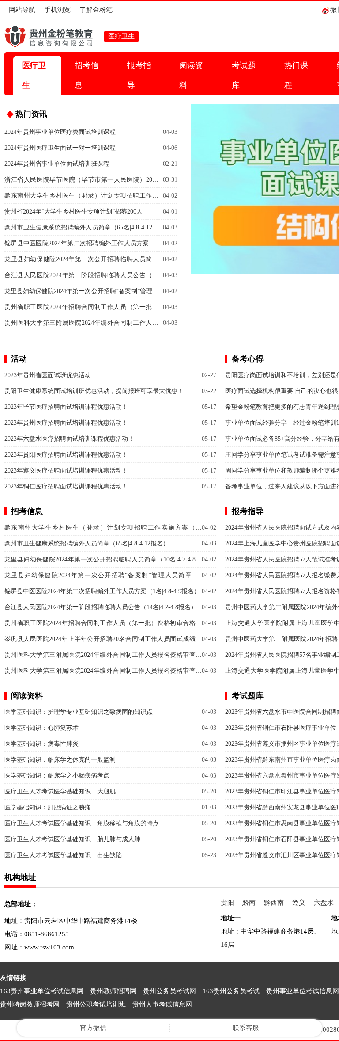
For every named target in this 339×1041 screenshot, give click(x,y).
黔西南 (274, 902)
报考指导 (139, 75)
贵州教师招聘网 (113, 991)
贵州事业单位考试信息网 (302, 991)
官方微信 (93, 1027)
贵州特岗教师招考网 (30, 1004)
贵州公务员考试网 (169, 991)
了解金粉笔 (96, 9)
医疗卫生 (34, 75)
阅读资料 (191, 75)
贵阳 (227, 902)
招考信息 (86, 75)
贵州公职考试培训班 (96, 1004)
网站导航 (22, 9)
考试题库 (244, 75)
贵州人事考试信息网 (162, 1004)
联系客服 (246, 1027)
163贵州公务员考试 (231, 991)
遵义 (298, 902)
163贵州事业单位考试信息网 (41, 991)
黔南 (249, 902)
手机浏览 (57, 9)
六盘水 (324, 902)
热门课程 (296, 75)
